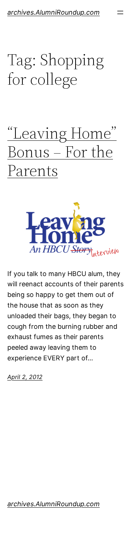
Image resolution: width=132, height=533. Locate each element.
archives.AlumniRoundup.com (53, 12)
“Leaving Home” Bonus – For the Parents (62, 152)
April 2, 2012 (25, 377)
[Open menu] (120, 12)
